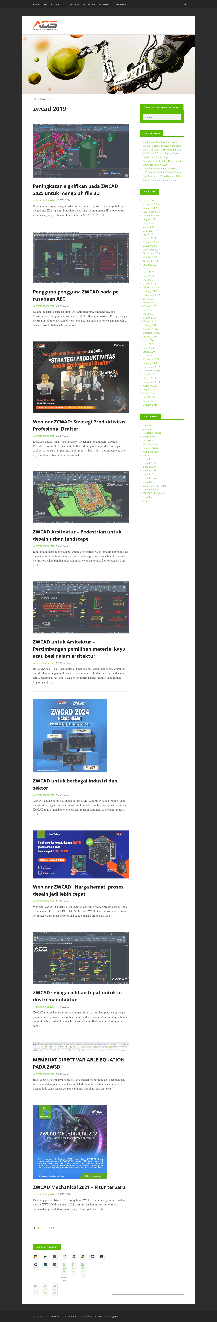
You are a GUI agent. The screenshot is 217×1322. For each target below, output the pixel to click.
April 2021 (149, 313)
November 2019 (151, 366)
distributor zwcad (152, 432)
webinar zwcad (151, 451)
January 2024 (150, 245)
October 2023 (150, 257)
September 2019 (151, 370)
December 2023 (151, 249)
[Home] (34, 99)
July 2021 (148, 310)
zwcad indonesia (152, 489)
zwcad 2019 (149, 466)
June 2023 (148, 272)
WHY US (59, 4)
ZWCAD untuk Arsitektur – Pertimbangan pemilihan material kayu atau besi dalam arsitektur (79, 648)
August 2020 (150, 336)
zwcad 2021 (149, 474)
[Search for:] (162, 117)
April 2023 (149, 280)
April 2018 (149, 397)
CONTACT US (73, 4)
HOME (36, 4)
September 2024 (151, 215)
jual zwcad (148, 440)
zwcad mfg (149, 497)
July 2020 (148, 340)
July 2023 (148, 268)
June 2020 (148, 344)
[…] (101, 215)
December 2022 (151, 295)
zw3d (146, 455)
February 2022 (151, 302)
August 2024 (150, 219)
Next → (53, 1228)
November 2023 (151, 253)
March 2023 (149, 283)
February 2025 (151, 204)
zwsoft (146, 500)
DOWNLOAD (104, 4)
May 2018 (148, 393)
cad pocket (149, 429)
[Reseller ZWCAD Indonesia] (108, 64)
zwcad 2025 (149, 482)
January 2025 (150, 208)
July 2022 (148, 298)
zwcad (146, 459)
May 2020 (148, 348)
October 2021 (150, 306)
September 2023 (151, 261)
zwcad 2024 (149, 478)
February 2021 (151, 321)
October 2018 (150, 385)
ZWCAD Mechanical (154, 493)
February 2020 (151, 359)
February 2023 (151, 287)
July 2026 (148, 200)
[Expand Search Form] (185, 4)
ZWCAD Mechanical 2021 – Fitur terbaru (79, 1187)
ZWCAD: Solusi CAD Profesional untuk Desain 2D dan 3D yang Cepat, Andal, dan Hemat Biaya (163, 153)
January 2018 (150, 404)
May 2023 (148, 276)
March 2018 (149, 400)
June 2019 (148, 374)
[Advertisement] (148, 1269)
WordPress (97, 1316)
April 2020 (149, 351)
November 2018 (151, 382)
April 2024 (149, 234)
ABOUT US (47, 4)
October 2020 (150, 329)
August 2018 (150, 389)
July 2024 (148, 223)
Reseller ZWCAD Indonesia (65, 1316)
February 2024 (151, 242)
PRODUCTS (88, 4)
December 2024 (151, 211)
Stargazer (113, 1316)
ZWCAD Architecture (154, 485)
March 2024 (149, 238)
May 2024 (148, 230)
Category (119, 4)
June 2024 (148, 226)
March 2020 (149, 355)
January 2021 (150, 325)
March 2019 (149, 378)
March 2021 (149, 317)
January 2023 (150, 291)
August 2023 (150, 264)
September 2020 (151, 332)
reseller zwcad (150, 444)
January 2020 (150, 363)
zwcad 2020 (149, 470)
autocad (147, 425)
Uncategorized (151, 447)
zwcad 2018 (149, 463)
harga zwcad (149, 436)
